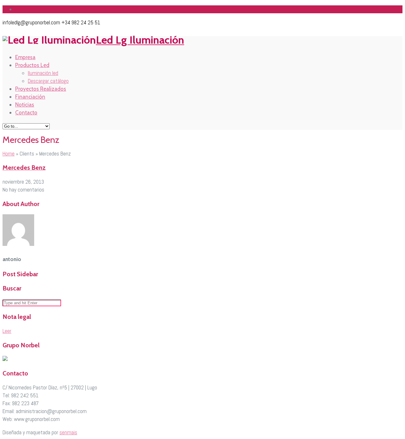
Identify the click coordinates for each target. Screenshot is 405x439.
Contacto (26, 112)
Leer (7, 330)
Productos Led (32, 65)
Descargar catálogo (48, 80)
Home (9, 153)
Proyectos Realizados (40, 89)
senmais (68, 432)
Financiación (30, 97)
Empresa (25, 57)
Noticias (24, 104)
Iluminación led (43, 73)
